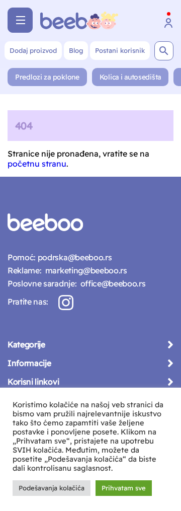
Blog (76, 50)
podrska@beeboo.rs (74, 257)
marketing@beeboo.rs (84, 270)
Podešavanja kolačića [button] (51, 488)
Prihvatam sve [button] (124, 488)
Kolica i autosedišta (130, 77)
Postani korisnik (120, 50)
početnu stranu (37, 164)
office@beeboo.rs (110, 283)
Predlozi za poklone (47, 77)
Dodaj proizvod (33, 50)
